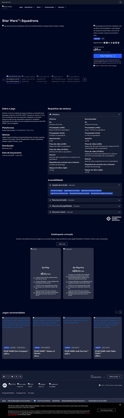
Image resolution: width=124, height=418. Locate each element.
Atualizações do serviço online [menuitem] (98, 400)
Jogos (21, 7)
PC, (17, 130)
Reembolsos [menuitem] (56, 400)
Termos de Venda (117, 63)
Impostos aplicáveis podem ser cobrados (101, 52)
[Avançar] (84, 79)
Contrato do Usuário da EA (114, 61)
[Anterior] (4, 79)
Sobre (38, 7)
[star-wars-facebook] (4, 376)
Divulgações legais (105, 63)
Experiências (28, 7)
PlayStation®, (22, 130)
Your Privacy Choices (106, 410)
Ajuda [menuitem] (4, 400)
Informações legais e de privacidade (19, 400)
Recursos (61, 7)
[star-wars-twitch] (20, 376)
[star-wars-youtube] (12, 376)
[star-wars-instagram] (16, 376)
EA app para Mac (21, 393)
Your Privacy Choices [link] (43, 400)
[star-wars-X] (8, 376)
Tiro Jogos (31, 393)
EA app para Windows (8, 393)
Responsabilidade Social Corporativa (73, 400)
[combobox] (98, 376)
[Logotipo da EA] (4, 385)
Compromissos (49, 7)
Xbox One (30, 130)
